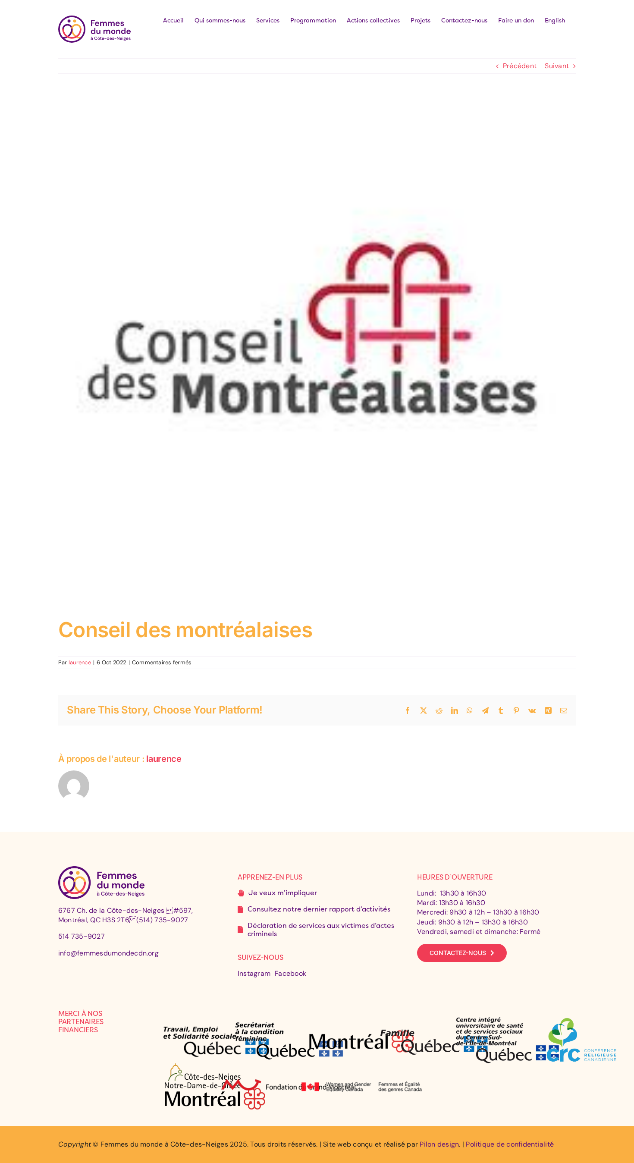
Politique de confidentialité (510, 1144)
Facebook (290, 973)
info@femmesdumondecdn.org (108, 953)
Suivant (557, 65)
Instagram (254, 973)
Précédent (520, 65)
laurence (80, 662)
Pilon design (439, 1144)
